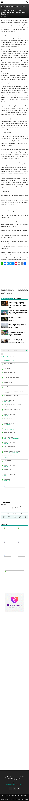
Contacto (14, 797)
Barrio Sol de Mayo (22, 6)
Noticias (2, 305)
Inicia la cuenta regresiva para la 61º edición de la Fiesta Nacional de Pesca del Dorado (18, 325)
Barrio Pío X (3, 6)
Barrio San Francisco (14, 6)
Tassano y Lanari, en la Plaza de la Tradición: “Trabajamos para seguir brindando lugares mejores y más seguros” (7, 291)
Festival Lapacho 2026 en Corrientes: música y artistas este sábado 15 (17, 319)
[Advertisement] (14, 275)
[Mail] (18, 788)
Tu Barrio (2, 8)
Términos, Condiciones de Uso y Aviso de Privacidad (15, 795)
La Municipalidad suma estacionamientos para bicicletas (23, 290)
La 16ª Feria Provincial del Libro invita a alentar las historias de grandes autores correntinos (16, 341)
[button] (27, 2)
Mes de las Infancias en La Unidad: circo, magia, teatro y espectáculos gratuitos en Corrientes (17, 312)
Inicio (3, 795)
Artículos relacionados (7, 298)
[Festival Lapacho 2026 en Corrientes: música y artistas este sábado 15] (4, 319)
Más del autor (17, 298)
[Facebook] (10, 788)
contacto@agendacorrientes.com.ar (14, 784)
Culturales (3, 320)
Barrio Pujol (8, 6)
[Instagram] (14, 788)
